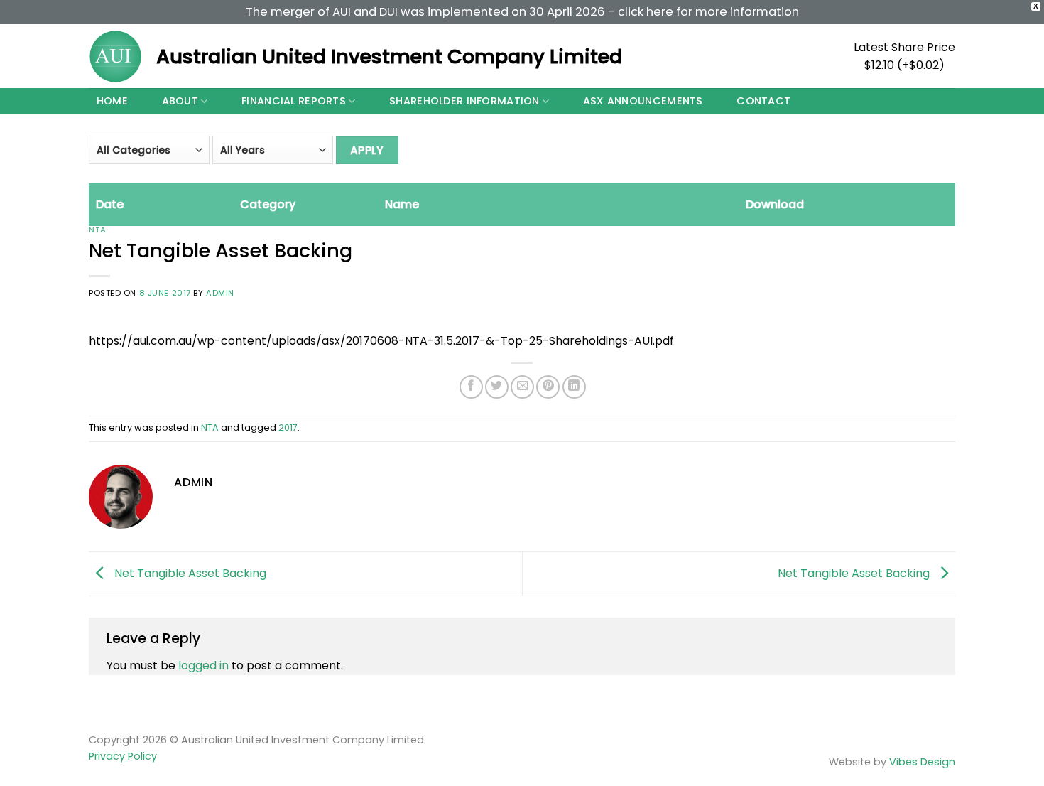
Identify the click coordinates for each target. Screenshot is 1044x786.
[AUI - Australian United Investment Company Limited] (115, 56)
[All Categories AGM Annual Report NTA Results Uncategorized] (149, 154)
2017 (288, 427)
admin (220, 292)
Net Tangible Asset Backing (189, 573)
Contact (763, 101)
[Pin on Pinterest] (548, 387)
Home (112, 101)
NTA (98, 229)
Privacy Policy (123, 756)
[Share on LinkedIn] (574, 387)
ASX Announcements (643, 101)
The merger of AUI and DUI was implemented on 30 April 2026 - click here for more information (522, 12)
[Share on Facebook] (471, 387)
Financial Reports (293, 101)
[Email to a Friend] (522, 387)
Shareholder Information (464, 101)
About (180, 101)
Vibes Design (922, 762)
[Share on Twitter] (497, 387)
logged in (203, 665)
